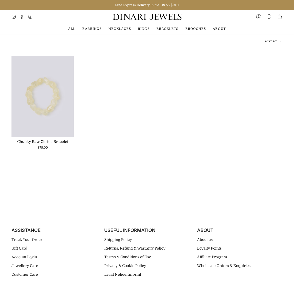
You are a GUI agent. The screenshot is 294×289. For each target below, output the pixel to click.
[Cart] (279, 16)
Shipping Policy (118, 240)
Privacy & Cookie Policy (125, 266)
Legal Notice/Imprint (122, 274)
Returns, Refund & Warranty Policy (134, 248)
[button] (269, 16)
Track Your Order (26, 240)
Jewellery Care (24, 266)
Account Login (24, 257)
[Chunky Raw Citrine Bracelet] (42, 96)
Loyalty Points (209, 248)
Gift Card (19, 248)
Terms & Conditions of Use (127, 257)
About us (205, 240)
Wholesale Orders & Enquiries (224, 266)
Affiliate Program (212, 257)
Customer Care (24, 274)
